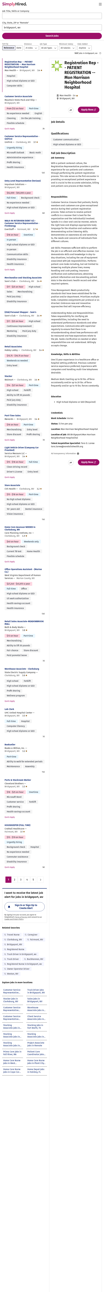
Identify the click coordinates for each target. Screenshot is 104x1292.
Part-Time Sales (13, 415)
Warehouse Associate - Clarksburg (22, 669)
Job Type (43, 44)
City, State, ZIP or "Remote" (15, 22)
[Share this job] (71, 110)
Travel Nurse (13, 934)
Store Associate (12, 485)
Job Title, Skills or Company (15, 11)
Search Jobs (52, 35)
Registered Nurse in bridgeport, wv (24, 964)
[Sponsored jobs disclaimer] (100, 53)
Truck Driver (13, 959)
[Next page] (40, 880)
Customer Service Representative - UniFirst (22, 137)
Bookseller (10, 744)
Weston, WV (12, 973)
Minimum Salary (66, 44)
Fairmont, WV (36, 939)
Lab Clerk (9, 709)
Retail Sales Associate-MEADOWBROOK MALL (24, 622)
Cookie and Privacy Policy (13, 919)
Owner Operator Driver (18, 969)
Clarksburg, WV (14, 939)
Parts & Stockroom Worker (18, 780)
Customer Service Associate (18, 96)
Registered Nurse (15, 949)
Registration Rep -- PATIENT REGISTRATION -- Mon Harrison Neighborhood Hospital (20, 64)
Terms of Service (21, 917)
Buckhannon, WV (35, 959)
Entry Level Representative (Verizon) (23, 181)
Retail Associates (13, 346)
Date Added (82, 44)
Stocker (8, 376)
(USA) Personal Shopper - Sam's (20, 312)
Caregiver (32, 934)
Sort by (5, 44)
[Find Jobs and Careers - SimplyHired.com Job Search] (14, 4)
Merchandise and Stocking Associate (23, 277)
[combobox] (52, 16)
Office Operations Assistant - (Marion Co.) (23, 570)
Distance (28, 44)
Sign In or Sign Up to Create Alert (26, 907)
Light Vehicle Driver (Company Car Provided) (22, 448)
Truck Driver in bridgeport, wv (21, 954)
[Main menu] (100, 4)
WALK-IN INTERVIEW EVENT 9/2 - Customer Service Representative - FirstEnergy (22, 223)
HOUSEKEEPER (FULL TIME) (17, 825)
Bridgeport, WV (14, 944)
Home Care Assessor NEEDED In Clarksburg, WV (20, 528)
